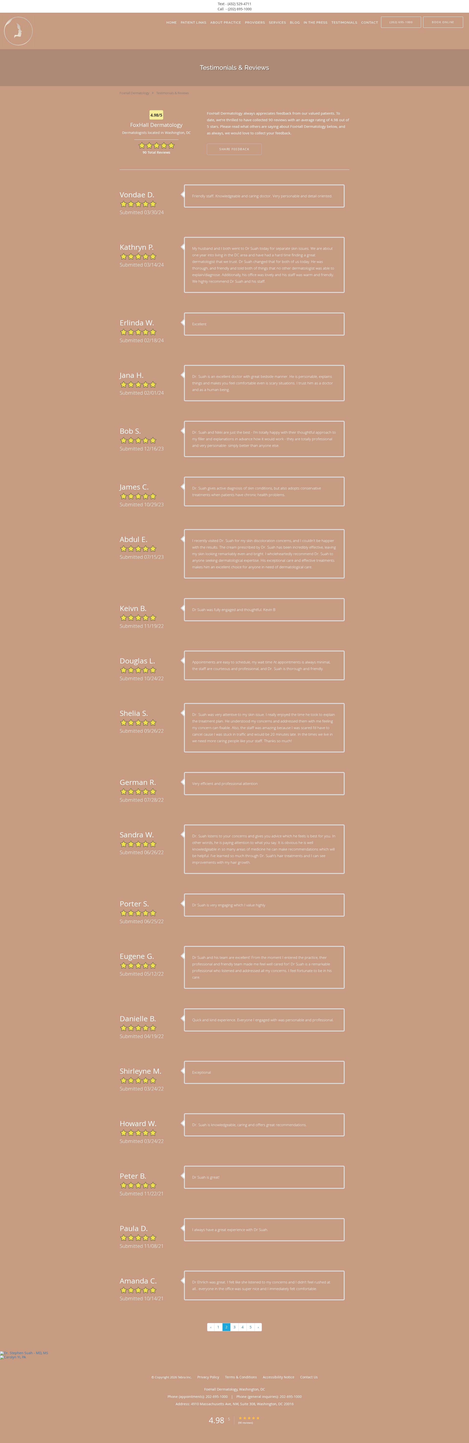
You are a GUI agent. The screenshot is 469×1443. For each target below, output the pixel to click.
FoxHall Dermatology (134, 93)
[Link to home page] (17, 31)
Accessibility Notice (278, 1377)
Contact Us (309, 1377)
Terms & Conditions (241, 1377)
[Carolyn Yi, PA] (234, 1357)
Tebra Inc (184, 1377)
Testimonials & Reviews (172, 93)
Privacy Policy (208, 1377)
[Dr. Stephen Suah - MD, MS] (234, 1353)
